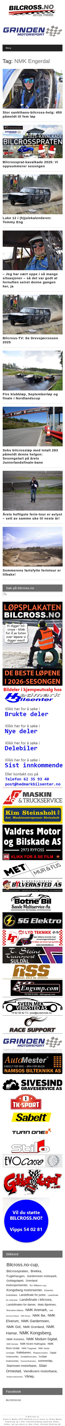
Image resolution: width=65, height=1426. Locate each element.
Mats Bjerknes (47, 1304)
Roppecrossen (40, 1353)
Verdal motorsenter (14, 1377)
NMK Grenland (33, 1327)
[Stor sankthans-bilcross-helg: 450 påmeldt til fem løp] (33, 107)
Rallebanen (23, 1352)
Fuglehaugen (15, 1276)
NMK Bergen (25, 1316)
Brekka (36, 1271)
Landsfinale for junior (32, 1294)
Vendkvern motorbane (40, 1371)
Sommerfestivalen (28, 1361)
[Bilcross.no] (32, 16)
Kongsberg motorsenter (24, 1290)
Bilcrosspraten (17, 1271)
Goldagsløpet (14, 1280)
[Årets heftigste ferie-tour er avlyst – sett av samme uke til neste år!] (33, 510)
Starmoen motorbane (21, 1365)
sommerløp (45, 1360)
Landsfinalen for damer (20, 1304)
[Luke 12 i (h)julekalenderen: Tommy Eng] (33, 213)
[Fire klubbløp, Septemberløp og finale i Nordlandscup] (33, 389)
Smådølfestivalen (28, 1357)
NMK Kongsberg (35, 1332)
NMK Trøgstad (29, 1348)
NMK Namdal (12, 1344)
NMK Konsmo (15, 1339)
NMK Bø (38, 1315)
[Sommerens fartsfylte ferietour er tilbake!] (33, 565)
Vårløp (29, 1376)
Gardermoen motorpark (41, 1276)
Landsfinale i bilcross (35, 1299)
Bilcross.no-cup (22, 1264)
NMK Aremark (36, 1310)
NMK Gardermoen (35, 1321)
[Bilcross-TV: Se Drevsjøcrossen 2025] (33, 333)
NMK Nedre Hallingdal (32, 1343)
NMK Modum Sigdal (41, 1339)
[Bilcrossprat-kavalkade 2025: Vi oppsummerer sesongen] (33, 157)
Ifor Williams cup (38, 1285)
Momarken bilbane (14, 1310)
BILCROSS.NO (13, 1400)
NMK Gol (13, 1327)
